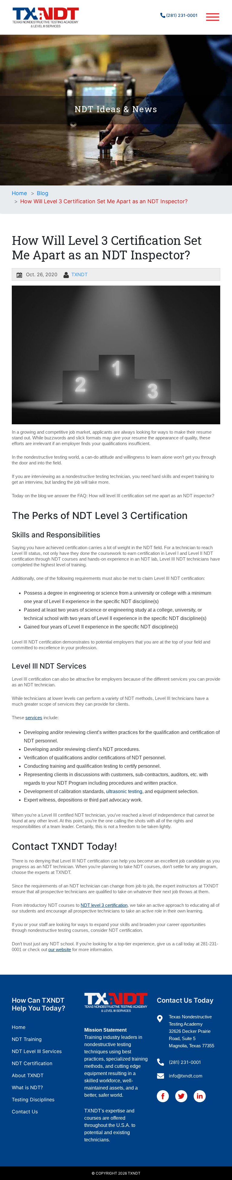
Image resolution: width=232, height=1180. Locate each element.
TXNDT (79, 274)
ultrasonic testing (124, 791)
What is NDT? (27, 1087)
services (33, 717)
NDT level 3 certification (104, 905)
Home (19, 193)
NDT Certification (32, 1063)
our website (59, 949)
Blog (42, 193)
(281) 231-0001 (182, 15)
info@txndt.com (185, 1076)
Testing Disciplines (33, 1099)
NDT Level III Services (37, 1051)
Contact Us (25, 1112)
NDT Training (27, 1039)
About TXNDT (28, 1075)
